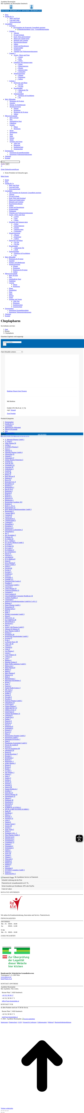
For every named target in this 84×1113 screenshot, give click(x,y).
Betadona (8, 485)
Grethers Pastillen (11, 598)
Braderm (8, 504)
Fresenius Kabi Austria (13, 581)
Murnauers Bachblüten (13, 680)
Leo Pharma (9, 651)
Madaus (8, 660)
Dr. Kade (8, 544)
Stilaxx (8, 815)
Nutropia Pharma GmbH (13, 701)
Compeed (8, 522)
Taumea (8, 828)
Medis (7, 671)
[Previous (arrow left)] (1, 1112)
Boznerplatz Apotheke (13, 502)
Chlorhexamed (10, 520)
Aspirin (8, 471)
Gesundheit (8, 426)
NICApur (8, 690)
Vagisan (8, 844)
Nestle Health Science (12, 688)
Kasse (17, 169)
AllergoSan (9, 454)
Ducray (8, 553)
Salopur (8, 774)
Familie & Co (9, 424)
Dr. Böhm (9, 539)
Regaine (8, 756)
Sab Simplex (9, 772)
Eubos (7, 566)
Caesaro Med (10, 513)
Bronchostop (10, 507)
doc (7, 533)
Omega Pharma (10, 706)
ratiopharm (9, 750)
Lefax (7, 649)
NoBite (8, 693)
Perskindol (9, 728)
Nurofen (8, 699)
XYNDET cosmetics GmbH (15, 870)
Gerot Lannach (10, 594)
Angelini (8, 461)
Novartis (8, 697)
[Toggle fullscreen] (6, 1110)
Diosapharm (9, 531)
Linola (7, 653)
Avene (8, 473)
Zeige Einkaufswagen (8, 169)
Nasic (7, 684)
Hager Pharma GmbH (12, 605)
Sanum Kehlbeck (11, 789)
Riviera (8, 767)
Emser (7, 561)
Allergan (8, 450)
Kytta (7, 640)
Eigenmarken (9, 422)
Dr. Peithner (9, 550)
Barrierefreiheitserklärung (63, 1022)
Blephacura (9, 500)
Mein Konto (5, 176)
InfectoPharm (10, 622)
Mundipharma (10, 679)
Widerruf (51, 1022)
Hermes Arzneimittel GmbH (14, 614)
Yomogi (8, 872)
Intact (7, 625)
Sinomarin (9, 804)
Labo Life (9, 644)
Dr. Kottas (9, 546)
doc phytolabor (10, 535)
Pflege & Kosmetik (11, 429)
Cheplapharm (10, 519)
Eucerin (8, 568)
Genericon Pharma (12, 590)
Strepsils (8, 816)
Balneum (8, 478)
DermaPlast (9, 524)
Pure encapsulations (12, 748)
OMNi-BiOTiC (11, 708)
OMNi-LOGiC (10, 710)
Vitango (8, 857)
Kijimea (8, 633)
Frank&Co (9, 579)
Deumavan (9, 528)
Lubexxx (8, 656)
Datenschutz (13, 1022)
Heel (7, 610)
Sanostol (8, 785)
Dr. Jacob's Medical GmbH (14, 542)
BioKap (8, 495)
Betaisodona (9, 487)
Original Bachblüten (12, 713)
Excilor (8, 570)
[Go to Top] (42, 1106)
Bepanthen (9, 484)
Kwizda (8, 638)
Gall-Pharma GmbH (12, 585)
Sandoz (8, 778)
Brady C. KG (10, 506)
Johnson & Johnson (12, 629)
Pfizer (7, 734)
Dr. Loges (9, 548)
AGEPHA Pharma (11, 447)
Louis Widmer (10, 655)
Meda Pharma (10, 667)
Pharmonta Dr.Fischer (12, 739)
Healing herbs (10, 609)
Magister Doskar (11, 662)
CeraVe (8, 517)
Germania (8, 592)
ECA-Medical (10, 559)
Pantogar (8, 723)
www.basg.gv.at (6, 977)
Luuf (7, 658)
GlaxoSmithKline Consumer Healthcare (19, 596)
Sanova (8, 787)
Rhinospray (9, 761)
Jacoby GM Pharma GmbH (14, 627)
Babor (8, 474)
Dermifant (9, 526)
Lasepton (8, 647)
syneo (7, 820)
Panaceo (8, 721)
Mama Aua (9, 666)
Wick (7, 866)
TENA (8, 831)
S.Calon (8, 770)
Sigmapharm (10, 796)
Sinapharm (9, 802)
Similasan (9, 800)
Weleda (8, 862)
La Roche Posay (11, 642)
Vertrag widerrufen (7, 1108)
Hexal (7, 616)
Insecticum (9, 623)
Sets (6, 431)
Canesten (8, 515)
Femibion (8, 574)
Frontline (8, 583)
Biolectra (8, 496)
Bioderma (8, 491)
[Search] (4, 344)
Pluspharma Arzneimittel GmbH (16, 743)
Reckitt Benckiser (11, 754)
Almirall (8, 456)
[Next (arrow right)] (4, 1112)
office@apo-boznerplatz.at (10, 1001)
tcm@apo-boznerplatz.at (10, 1017)
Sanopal (8, 783)
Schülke (8, 791)
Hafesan (8, 603)
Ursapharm (9, 842)
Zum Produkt (11, 413)
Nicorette (8, 691)
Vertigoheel (9, 848)
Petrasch (8, 730)
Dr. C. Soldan (10, 541)
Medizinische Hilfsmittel (13, 427)
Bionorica (8, 498)
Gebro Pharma (10, 588)
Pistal (7, 741)
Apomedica (9, 465)
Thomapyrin (9, 839)
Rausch (8, 752)
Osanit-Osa (9, 717)
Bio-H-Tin (9, 489)
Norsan (8, 695)
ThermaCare (9, 837)
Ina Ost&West (10, 620)
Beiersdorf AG (10, 482)
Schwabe (9, 793)
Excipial (8, 572)
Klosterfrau (9, 634)
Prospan (8, 747)
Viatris (7, 850)
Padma (8, 719)
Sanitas (8, 780)
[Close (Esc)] (1, 1110)
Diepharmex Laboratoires (14, 530)
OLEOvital (9, 704)
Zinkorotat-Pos (10, 873)
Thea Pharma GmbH (12, 835)
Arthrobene (9, 469)
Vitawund (8, 859)
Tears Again (9, 829)
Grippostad (9, 599)
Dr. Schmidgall (10, 552)
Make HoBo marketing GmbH (15, 664)
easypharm (9, 557)
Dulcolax (8, 555)
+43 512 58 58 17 (7, 995)
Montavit (9, 675)
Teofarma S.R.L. (11, 833)
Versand (13, 410)
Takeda (8, 822)
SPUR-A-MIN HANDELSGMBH (17, 809)
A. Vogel (8, 441)
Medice (8, 669)
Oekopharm (10, 702)
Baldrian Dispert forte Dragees (17, 391)
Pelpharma (9, 726)
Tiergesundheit (9, 433)
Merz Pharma (10, 673)
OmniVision (9, 712)
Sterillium (8, 813)
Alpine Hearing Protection (14, 460)
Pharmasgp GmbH (11, 737)
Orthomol (8, 715)
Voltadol (8, 861)
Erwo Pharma (10, 563)
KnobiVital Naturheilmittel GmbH (16, 636)
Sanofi (8, 782)
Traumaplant (9, 840)
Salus (7, 776)
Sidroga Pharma (11, 794)
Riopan (8, 765)
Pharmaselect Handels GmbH (15, 736)
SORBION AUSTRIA (13, 807)
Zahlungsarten (42, 1022)
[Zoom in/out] (8, 1110)
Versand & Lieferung (29, 1022)
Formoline (9, 577)
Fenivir (8, 576)
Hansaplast (9, 607)
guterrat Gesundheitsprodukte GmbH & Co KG (21, 601)
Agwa (7, 449)
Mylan (7, 682)
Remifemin (9, 758)
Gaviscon (8, 587)
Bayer (8, 480)
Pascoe (8, 725)
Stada (8, 811)
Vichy (8, 853)
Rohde (7, 769)
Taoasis (8, 826)
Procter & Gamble (11, 745)
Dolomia (9, 537)
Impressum (4, 1022)
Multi (7, 677)
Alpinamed (9, 458)
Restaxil (8, 759)
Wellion (8, 864)
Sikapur (8, 798)
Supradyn (9, 818)
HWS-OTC (9, 618)
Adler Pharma (10, 443)
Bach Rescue (10, 476)
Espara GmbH (10, 564)
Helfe (7, 612)
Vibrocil (8, 851)
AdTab (8, 445)
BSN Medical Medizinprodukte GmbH (18, 509)
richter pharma (10, 763)
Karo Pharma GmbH (12, 631)
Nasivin (8, 686)
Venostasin (9, 846)
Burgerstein (9, 511)
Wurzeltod (9, 868)
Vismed (8, 855)
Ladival (8, 645)
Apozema (9, 467)
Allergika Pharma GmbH (13, 452)
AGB (20, 1022)
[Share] (4, 1110)
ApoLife (9, 463)
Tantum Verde (10, 824)
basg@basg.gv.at (6, 979)
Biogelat (8, 493)
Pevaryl (8, 732)
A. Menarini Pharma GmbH (14, 439)
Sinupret (8, 805)
